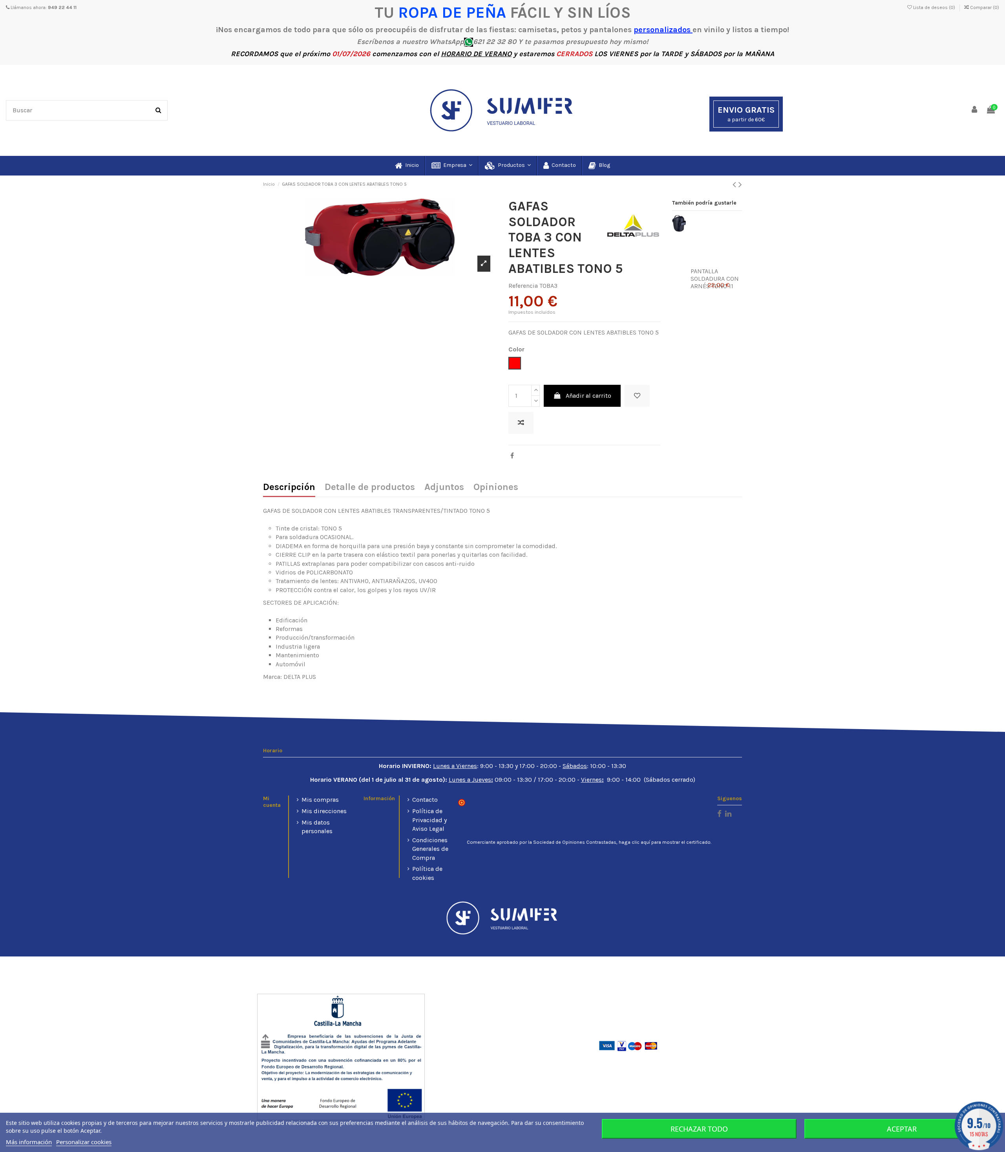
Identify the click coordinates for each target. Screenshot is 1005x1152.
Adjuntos (444, 487)
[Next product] (740, 184)
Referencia (523, 285)
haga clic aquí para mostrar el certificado (665, 842)
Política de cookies (427, 873)
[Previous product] (735, 184)
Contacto (425, 799)
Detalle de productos (370, 487)
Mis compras (320, 799)
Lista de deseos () (934, 7)
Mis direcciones (324, 811)
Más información (29, 1142)
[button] (451, 166)
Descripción (289, 487)
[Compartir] (512, 455)
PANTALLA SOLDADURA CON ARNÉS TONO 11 (715, 278)
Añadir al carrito (588, 395)
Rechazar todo (699, 1129)
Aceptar (902, 1129)
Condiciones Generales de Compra (430, 848)
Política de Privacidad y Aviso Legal (429, 819)
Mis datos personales (317, 827)
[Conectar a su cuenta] (975, 110)
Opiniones (495, 487)
